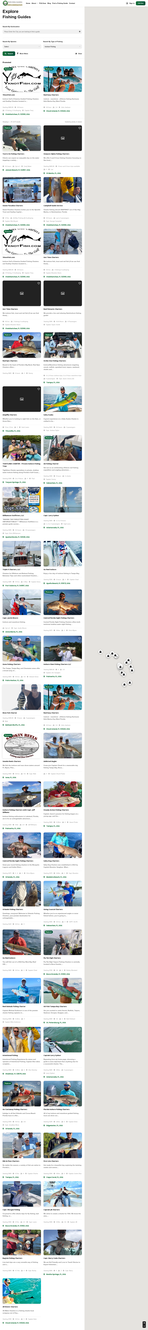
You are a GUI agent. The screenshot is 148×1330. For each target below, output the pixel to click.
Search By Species (9, 41)
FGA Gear (42, 3)
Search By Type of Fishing (53, 41)
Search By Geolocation (11, 26)
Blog (49, 3)
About (34, 3)
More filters (23, 53)
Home (28, 3)
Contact (72, 3)
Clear (80, 53)
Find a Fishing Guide (60, 3)
